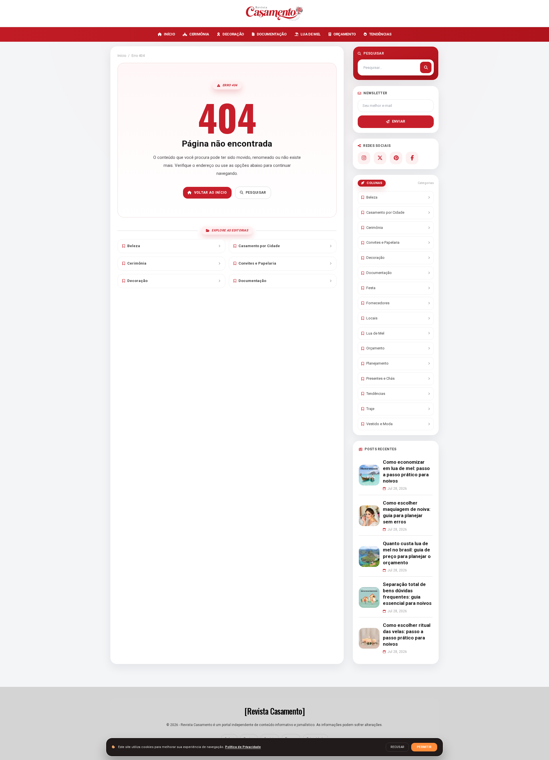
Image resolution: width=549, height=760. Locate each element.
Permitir (424, 747)
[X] (380, 158)
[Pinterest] (396, 158)
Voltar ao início (210, 193)
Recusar (397, 747)
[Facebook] (412, 158)
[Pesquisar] (425, 67)
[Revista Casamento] (274, 13)
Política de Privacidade (243, 747)
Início (122, 56)
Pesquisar (256, 193)
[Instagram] (364, 158)
